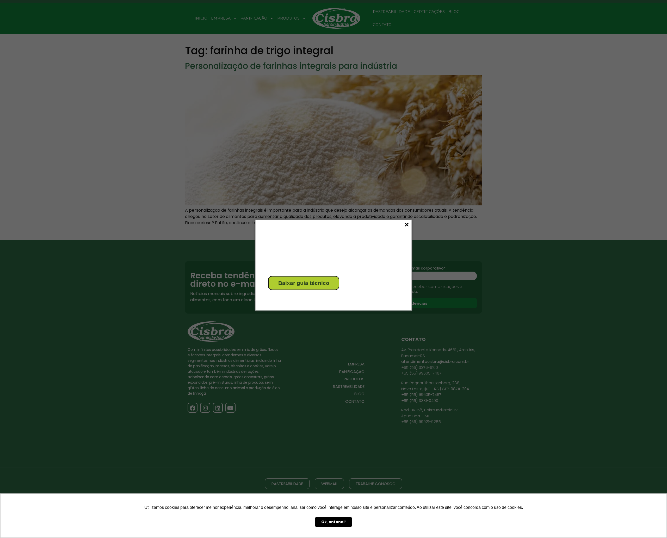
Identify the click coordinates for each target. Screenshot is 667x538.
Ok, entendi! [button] (333, 521)
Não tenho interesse (287, 297)
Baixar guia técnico (303, 283)
